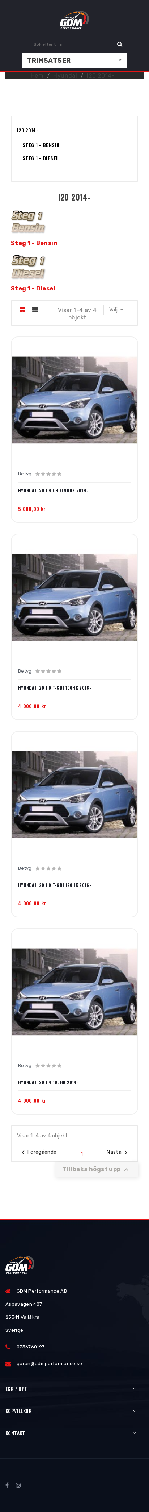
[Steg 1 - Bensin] (28, 221)
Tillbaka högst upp (97, 1169)
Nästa (118, 1152)
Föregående (38, 1152)
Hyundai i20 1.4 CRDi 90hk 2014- (53, 490)
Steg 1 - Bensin (40, 145)
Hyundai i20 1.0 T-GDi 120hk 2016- (54, 885)
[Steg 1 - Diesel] (28, 266)
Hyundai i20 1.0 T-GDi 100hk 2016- (54, 688)
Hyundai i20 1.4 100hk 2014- (48, 1082)
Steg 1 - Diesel (40, 158)
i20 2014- (27, 130)
